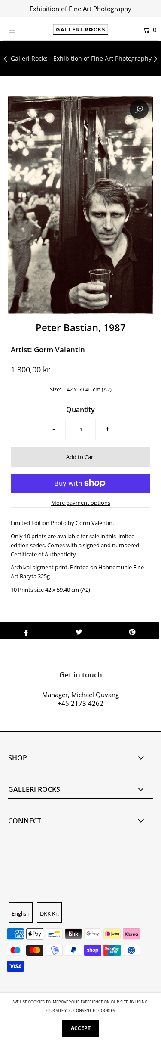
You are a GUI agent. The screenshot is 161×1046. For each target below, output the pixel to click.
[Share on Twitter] (79, 630)
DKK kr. (49, 913)
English (21, 913)
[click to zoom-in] (139, 109)
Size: (55, 389)
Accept (81, 1028)
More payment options (80, 502)
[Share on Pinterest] (132, 630)
